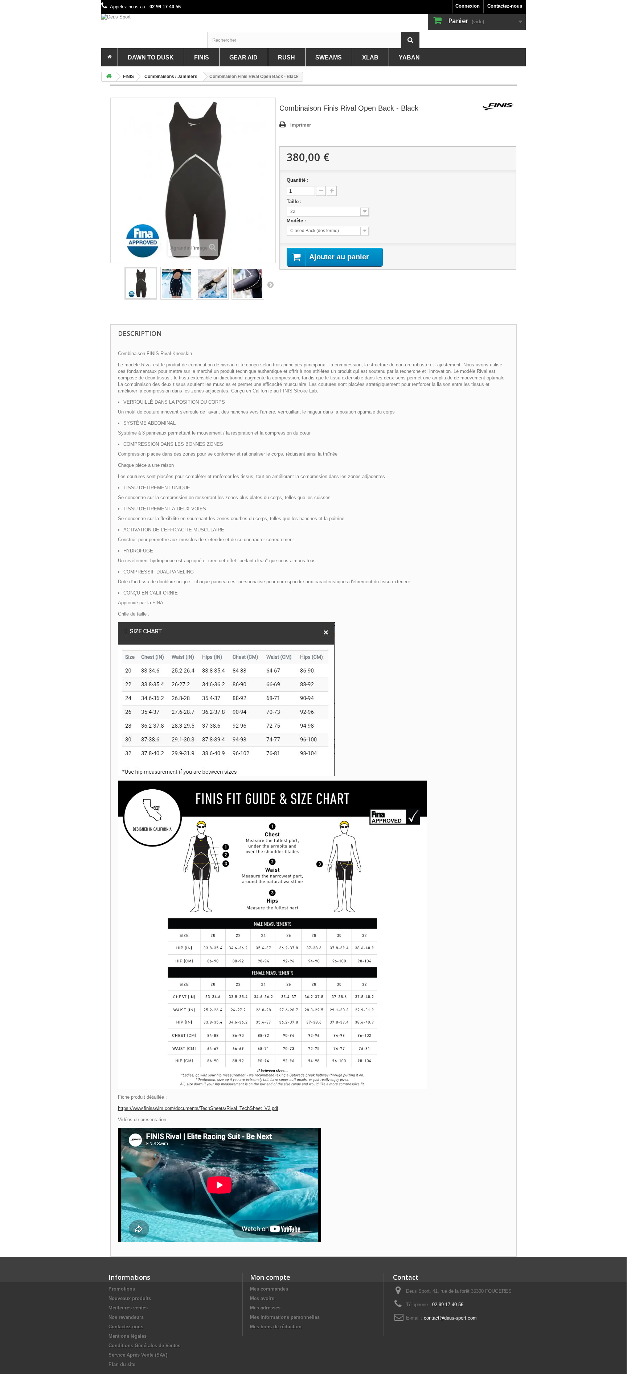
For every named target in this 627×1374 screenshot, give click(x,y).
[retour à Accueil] (109, 76)
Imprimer (300, 125)
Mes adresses (265, 1308)
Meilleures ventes (128, 1308)
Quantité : (297, 180)
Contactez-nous (504, 6)
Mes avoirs (262, 1298)
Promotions (121, 1289)
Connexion (467, 6)
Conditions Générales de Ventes (144, 1345)
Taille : (295, 201)
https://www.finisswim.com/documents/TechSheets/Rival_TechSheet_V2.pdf (198, 1108)
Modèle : (297, 220)
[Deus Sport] (154, 17)
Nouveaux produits (129, 1298)
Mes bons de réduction (276, 1326)
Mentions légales (127, 1336)
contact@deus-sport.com (450, 1318)
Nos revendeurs (126, 1317)
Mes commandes (269, 1289)
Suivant (270, 284)
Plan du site (121, 1364)
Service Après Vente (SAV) (137, 1355)
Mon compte (270, 1277)
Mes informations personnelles (285, 1317)
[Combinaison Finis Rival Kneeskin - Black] (141, 283)
